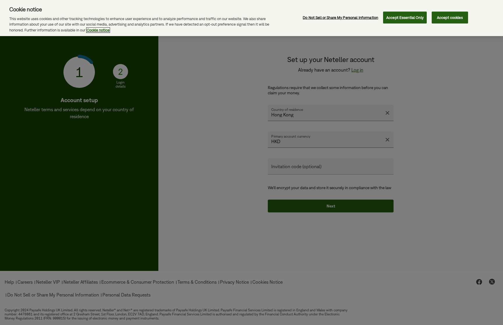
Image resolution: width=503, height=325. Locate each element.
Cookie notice (98, 30)
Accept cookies (450, 17)
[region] (251, 18)
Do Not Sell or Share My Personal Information (340, 17)
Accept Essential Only (405, 17)
